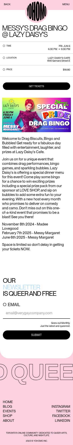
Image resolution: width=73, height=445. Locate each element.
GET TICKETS (36, 86)
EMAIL (14, 304)
